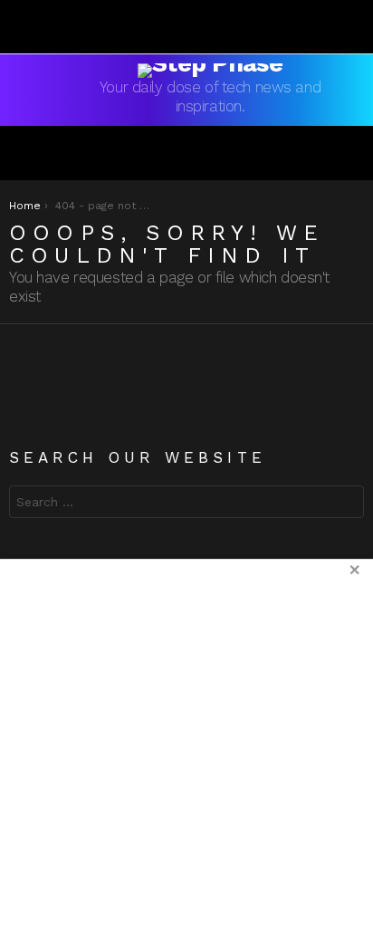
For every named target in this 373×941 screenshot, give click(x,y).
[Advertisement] (186, 749)
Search (346, 504)
